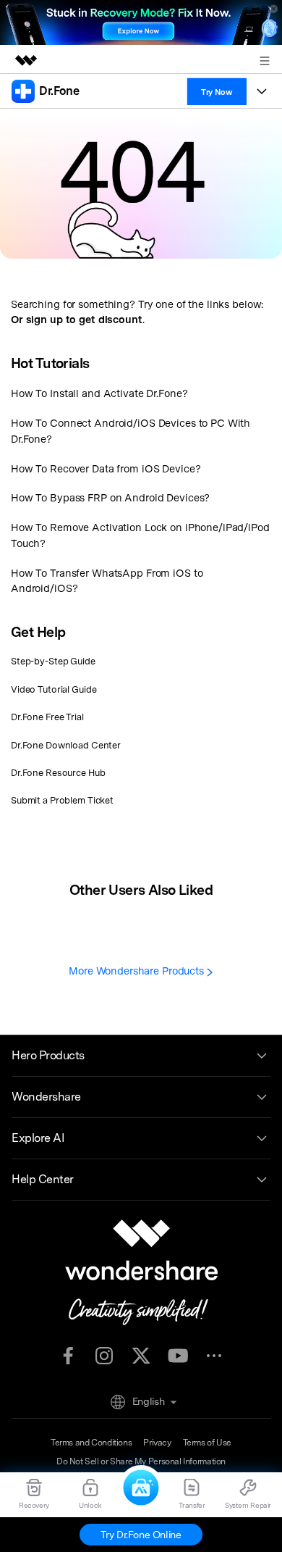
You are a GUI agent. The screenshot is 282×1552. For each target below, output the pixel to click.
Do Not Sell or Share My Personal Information (141, 1461)
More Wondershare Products (138, 970)
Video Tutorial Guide (53, 689)
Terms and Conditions (91, 1443)
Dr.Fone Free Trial (47, 717)
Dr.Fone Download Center (66, 745)
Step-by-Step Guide (53, 661)
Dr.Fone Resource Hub (58, 772)
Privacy (157, 1443)
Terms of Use (207, 1443)
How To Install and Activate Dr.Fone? (99, 393)
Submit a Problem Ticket (62, 800)
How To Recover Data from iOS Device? (105, 468)
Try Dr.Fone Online (141, 1534)
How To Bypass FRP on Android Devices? (110, 497)
